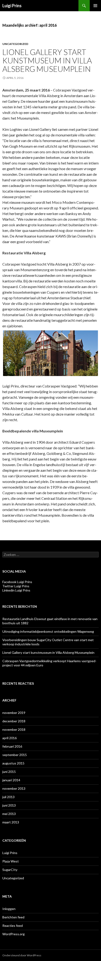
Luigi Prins (12, 5)
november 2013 (13, 788)
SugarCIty (9, 870)
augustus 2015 (13, 763)
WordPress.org (13, 934)
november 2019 (13, 713)
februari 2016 (12, 746)
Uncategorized (15, 44)
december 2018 (13, 721)
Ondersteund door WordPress (21, 955)
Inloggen (9, 909)
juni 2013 (9, 805)
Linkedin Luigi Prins (16, 590)
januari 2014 (11, 780)
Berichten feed (13, 917)
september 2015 (14, 755)
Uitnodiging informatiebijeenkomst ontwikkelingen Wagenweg (48, 631)
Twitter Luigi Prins (15, 586)
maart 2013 (10, 822)
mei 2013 (9, 814)
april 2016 (9, 738)
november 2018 (13, 729)
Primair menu (95, 5)
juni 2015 (9, 772)
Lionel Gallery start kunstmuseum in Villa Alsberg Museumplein (47, 60)
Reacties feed (12, 926)
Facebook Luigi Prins (17, 582)
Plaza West (10, 861)
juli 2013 (8, 797)
